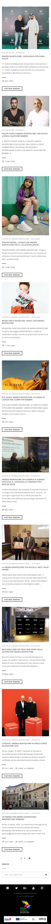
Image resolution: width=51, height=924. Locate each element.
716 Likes (9, 422)
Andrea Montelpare (20, 239)
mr (13, 53)
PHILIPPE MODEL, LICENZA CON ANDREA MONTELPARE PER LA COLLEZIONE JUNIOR (20, 243)
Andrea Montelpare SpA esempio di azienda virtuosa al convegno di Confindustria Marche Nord (23, 481)
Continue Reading (12, 89)
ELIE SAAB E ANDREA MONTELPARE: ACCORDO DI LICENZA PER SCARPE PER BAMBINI (23, 398)
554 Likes (9, 842)
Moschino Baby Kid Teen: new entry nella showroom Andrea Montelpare (22, 650)
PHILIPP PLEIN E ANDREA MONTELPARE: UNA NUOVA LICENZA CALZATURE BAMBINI (25, 134)
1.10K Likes (10, 346)
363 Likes (9, 81)
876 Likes (9, 592)
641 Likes (9, 768)
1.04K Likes (10, 161)
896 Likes (9, 510)
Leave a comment (26, 768)
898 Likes (9, 674)
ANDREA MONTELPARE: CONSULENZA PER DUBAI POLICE (23, 57)
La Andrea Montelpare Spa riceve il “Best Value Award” (25, 568)
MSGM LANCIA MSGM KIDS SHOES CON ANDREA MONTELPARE (23, 322)
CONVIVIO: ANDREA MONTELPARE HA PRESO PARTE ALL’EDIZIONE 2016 (24, 744)
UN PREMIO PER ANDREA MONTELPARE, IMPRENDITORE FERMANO (19, 818)
